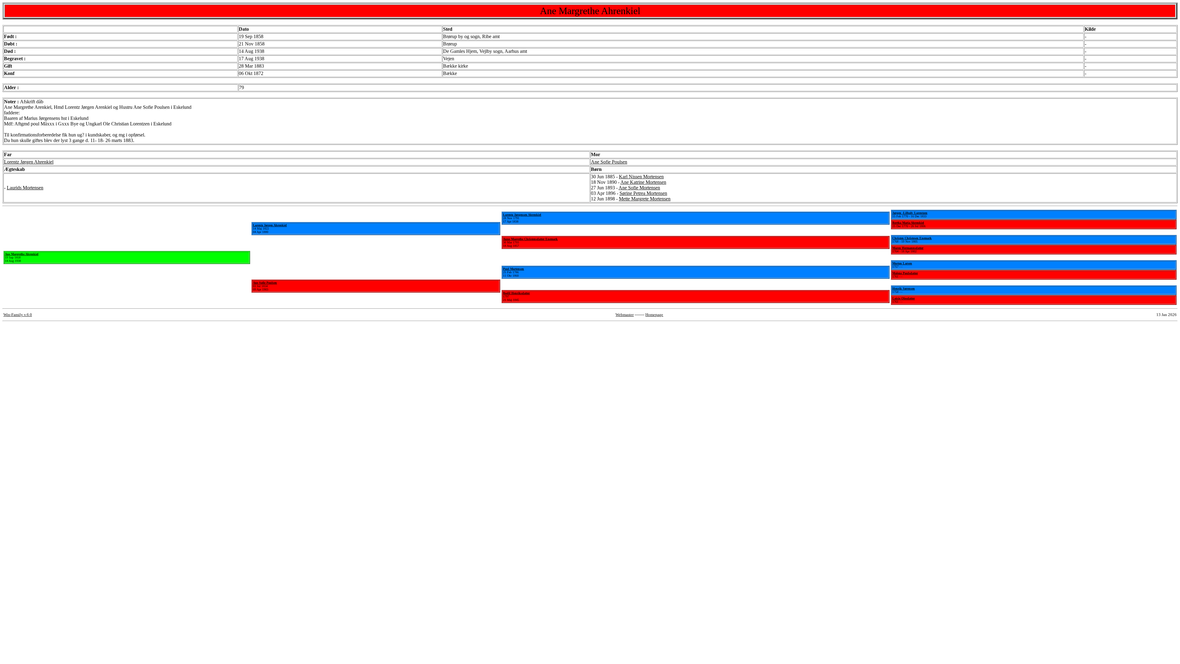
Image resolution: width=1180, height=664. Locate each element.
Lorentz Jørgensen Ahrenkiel (522, 214)
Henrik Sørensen (903, 288)
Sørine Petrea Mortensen (643, 193)
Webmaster (625, 314)
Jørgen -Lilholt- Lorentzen (909, 213)
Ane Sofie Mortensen (639, 187)
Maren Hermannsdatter (907, 248)
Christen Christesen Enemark (912, 238)
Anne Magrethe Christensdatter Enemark (530, 239)
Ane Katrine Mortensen (643, 182)
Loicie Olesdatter (903, 298)
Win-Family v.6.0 (17, 314)
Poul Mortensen (513, 269)
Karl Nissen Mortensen (641, 176)
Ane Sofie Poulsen (609, 161)
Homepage (654, 314)
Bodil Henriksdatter (516, 293)
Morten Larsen (902, 263)
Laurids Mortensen (25, 187)
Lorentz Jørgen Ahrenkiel (28, 161)
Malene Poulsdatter (905, 273)
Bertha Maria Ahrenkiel (908, 222)
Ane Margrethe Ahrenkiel (21, 254)
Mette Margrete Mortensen (645, 198)
